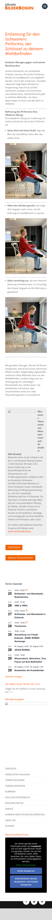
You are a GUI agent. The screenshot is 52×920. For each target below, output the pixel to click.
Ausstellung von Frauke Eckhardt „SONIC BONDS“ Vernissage (27, 638)
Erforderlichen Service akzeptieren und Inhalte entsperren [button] (26, 881)
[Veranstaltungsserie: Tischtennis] (26, 622)
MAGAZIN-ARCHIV (14, 803)
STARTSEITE (14, 547)
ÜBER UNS (10, 820)
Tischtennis (20, 626)
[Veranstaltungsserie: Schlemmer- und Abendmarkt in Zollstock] (26, 610)
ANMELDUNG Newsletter (17, 774)
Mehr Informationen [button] (26, 865)
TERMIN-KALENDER (14, 780)
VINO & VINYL (21, 605)
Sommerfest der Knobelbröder (29, 670)
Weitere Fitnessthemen (20, 557)
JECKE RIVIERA (22, 649)
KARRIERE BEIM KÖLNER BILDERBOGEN (25, 814)
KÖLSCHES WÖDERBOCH (17, 797)
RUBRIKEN (10, 791)
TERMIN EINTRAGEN (15, 785)
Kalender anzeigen (13, 676)
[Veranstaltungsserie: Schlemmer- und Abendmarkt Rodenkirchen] (26, 590)
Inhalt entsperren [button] (26, 870)
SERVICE (9, 808)
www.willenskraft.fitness (19, 531)
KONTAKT (10, 825)
